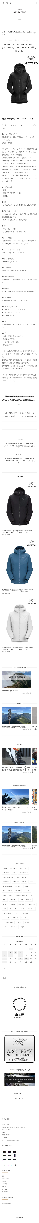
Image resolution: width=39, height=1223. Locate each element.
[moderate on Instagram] (3, 3)
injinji (4, 895)
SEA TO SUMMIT (8, 913)
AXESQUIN (6, 873)
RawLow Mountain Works (17, 909)
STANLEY (15, 918)
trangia (27, 922)
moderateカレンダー (10, 691)
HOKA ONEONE (7, 891)
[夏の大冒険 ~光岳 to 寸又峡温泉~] (16, 715)
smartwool (26, 913)
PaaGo (13, 904)
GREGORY (18, 886)
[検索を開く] (36, 3)
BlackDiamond (23, 873)
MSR (31, 895)
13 (20, 955)
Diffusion (4, 1181)
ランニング (14, 927)
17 (4, 959)
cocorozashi (5, 1179)
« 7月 (3, 968)
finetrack (32, 882)
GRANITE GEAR (7, 886)
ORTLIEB (28, 900)
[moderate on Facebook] (10, 3)
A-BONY (4, 1186)
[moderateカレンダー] (16, 679)
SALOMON (31, 909)
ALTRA (5, 868)
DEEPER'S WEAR (22, 877)
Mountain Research (21, 895)
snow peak (6, 918)
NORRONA (13, 900)
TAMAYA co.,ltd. (6, 1203)
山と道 (23, 927)
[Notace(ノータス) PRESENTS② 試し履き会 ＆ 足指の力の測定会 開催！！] (16, 756)
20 (20, 959)
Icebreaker (27, 891)
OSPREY (5, 904)
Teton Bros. (25, 918)
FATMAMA (5, 1192)
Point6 (4, 909)
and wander (13, 868)
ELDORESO (6, 882)
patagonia (21, 904)
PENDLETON (31, 904)
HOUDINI (17, 891)
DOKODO (4, 1184)
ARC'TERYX (26, 40)
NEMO (4, 900)
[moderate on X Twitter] (7, 3)
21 (26, 959)
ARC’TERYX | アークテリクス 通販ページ (19, 413)
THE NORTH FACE (8, 922)
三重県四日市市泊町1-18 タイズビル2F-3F (14, 1127)
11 (10, 955)
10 (4, 955)
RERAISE (4, 1189)
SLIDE (18, 913)
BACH (14, 873)
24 (4, 962)
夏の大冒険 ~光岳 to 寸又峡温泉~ (14, 727)
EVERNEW (16, 882)
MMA (10, 895)
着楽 (3, 1176)
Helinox (27, 886)
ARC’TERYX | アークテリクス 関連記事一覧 (20, 416)
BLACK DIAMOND (8, 877)
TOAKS (19, 922)
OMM (21, 900)
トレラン (5, 927)
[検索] (35, 977)
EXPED (24, 882)
